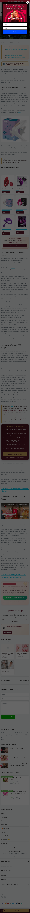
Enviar (15, 32)
